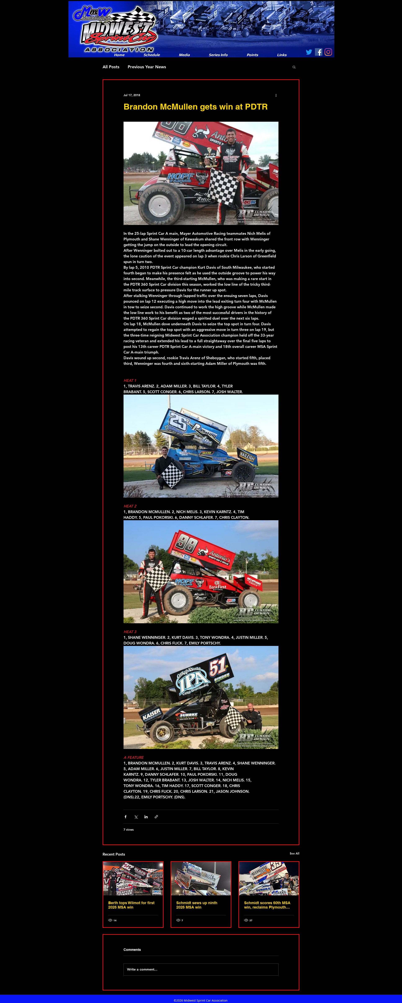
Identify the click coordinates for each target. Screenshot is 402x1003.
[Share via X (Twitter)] (136, 817)
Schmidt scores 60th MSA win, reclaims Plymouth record (267, 905)
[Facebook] (318, 52)
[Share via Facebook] (126, 817)
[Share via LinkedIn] (146, 817)
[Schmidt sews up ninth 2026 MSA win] (201, 878)
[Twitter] (309, 52)
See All (294, 853)
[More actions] (275, 95)
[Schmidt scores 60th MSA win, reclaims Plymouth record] (269, 878)
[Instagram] (328, 52)
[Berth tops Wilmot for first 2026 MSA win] (133, 878)
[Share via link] (156, 817)
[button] (184, 55)
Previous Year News (147, 66)
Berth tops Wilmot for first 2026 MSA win (131, 905)
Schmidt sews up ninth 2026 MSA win (196, 905)
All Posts (111, 66)
